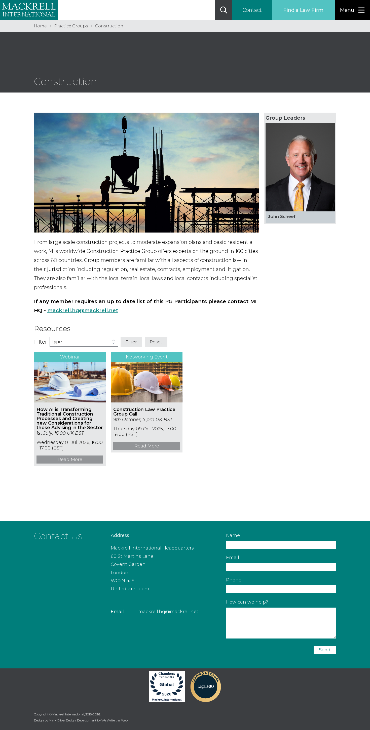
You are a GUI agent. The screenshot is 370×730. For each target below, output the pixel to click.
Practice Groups (71, 26)
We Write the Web (114, 720)
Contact (252, 10)
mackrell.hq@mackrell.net (168, 611)
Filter (131, 341)
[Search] (223, 10)
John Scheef (281, 216)
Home (40, 26)
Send (324, 650)
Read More (70, 459)
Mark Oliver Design (62, 720)
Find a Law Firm (303, 10)
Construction (109, 26)
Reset (156, 341)
